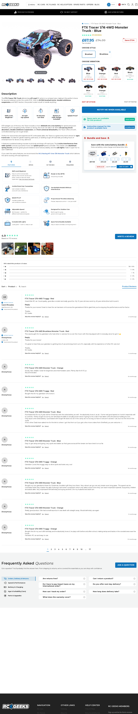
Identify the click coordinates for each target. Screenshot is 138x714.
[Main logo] (10, 4)
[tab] (11, 163)
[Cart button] (136, 5)
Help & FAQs (90, 709)
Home (86, 24)
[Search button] (128, 5)
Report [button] (47, 316)
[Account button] (132, 5)
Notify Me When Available (111, 110)
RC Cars (40, 709)
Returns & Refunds (92, 713)
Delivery (64, 709)
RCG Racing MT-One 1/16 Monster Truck (54, 153)
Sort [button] (4, 287)
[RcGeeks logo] (16, 707)
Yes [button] (43, 316)
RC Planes (41, 713)
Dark (113, 4)
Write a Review (125, 236)
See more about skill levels (26, 179)
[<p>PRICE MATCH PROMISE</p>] (24, 12)
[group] (13, 236)
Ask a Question (126, 565)
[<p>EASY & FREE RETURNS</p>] (113, 12)
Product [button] (11, 287)
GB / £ (123, 4)
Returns (64, 713)
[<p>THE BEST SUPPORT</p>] (69, 12)
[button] (109, 35)
